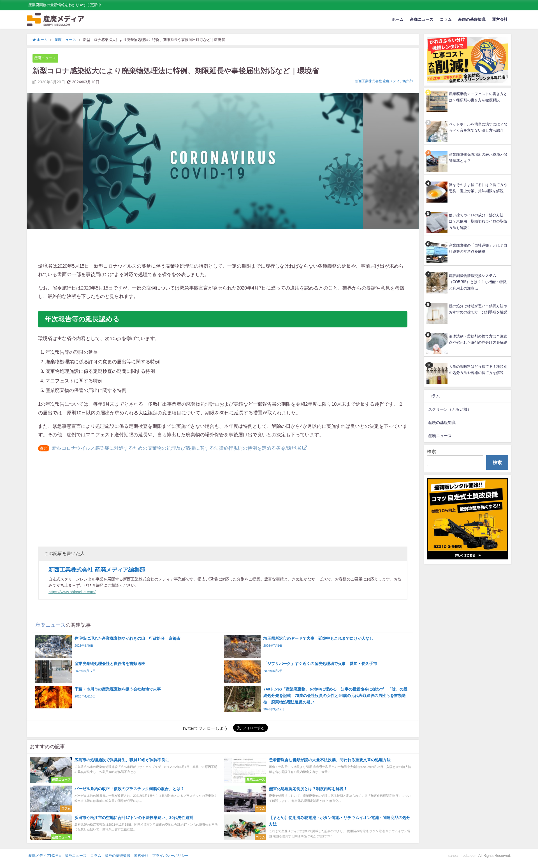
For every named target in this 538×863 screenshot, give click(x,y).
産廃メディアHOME (44, 855)
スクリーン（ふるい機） (449, 409)
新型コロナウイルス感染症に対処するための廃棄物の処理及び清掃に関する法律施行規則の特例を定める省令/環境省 (176, 448)
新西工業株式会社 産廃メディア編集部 (384, 81)
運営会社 (500, 19)
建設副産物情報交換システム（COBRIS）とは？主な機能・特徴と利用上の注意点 (478, 282)
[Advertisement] (223, 246)
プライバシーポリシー (170, 855)
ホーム (398, 19)
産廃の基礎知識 (472, 19)
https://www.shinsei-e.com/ (72, 592)
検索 (431, 451)
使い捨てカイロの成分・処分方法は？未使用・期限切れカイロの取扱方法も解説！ (478, 221)
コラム (446, 19)
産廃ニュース (421, 19)
